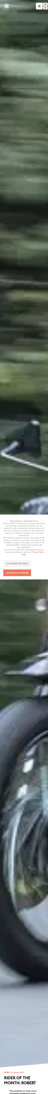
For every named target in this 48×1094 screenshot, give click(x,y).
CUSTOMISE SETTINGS (17, 563)
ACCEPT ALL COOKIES (17, 573)
